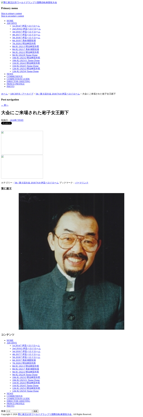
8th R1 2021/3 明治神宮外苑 (25, 46)
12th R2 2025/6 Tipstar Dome (25, 71)
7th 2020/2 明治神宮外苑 (24, 43)
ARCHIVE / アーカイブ (21, 94)
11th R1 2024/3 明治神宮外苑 (26, 63)
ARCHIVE (12, 23)
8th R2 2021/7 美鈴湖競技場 (25, 49)
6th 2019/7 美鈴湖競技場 (24, 40)
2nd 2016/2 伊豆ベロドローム (26, 29)
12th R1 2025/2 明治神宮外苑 (26, 68)
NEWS (10, 74)
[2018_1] (22, 178)
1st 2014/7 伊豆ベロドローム (26, 26)
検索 (3, 411)
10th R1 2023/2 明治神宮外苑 (26, 58)
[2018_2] (22, 153)
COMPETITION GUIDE (18, 79)
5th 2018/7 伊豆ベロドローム (26, 37)
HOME (10, 21)
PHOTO (10, 86)
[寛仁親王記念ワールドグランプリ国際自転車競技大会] (29, 2)
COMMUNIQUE (15, 76)
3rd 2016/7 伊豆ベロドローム (26, 32)
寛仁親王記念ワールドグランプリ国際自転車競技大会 (45, 414)
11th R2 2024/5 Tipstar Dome (25, 66)
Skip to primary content (11, 13)
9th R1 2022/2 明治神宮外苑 (25, 52)
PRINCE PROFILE (16, 84)
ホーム (4, 94)
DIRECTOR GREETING (18, 81)
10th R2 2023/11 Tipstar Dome (26, 60)
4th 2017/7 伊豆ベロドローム (26, 34)
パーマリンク (81, 183)
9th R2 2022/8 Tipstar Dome (25, 55)
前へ (4, 105)
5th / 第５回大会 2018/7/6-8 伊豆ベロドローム (58, 94)
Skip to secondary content (12, 16)
